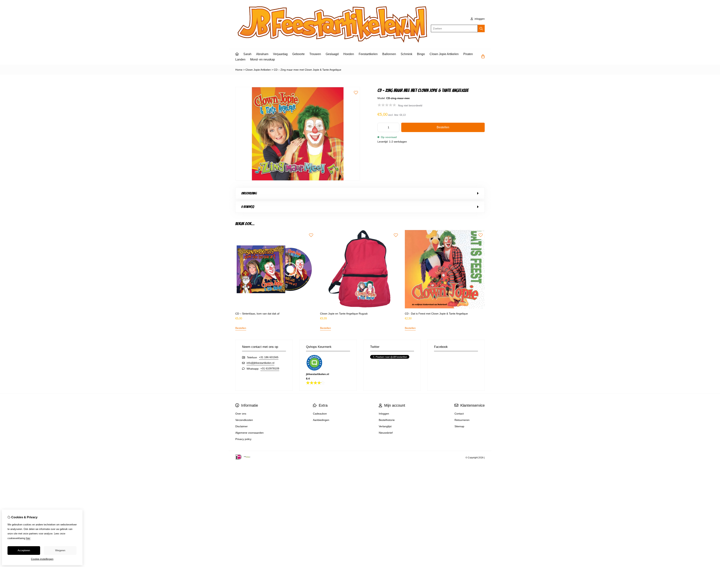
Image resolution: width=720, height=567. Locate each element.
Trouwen (315, 54)
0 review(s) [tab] (247, 206)
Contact (459, 413)
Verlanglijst (385, 426)
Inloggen (384, 413)
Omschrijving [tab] (249, 193)
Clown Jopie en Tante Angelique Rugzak (344, 313)
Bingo (421, 54)
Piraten (468, 54)
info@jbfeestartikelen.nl (260, 362)
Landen (240, 59)
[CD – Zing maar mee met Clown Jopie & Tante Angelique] (297, 179)
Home (238, 69)
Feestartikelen (368, 54)
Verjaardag (280, 54)
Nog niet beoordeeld (410, 105)
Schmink (406, 54)
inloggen (479, 18)
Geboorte (298, 54)
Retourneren (462, 419)
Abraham (262, 54)
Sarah (247, 54)
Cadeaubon (320, 413)
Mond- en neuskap (262, 59)
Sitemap (459, 426)
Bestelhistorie (387, 419)
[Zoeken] (481, 28)
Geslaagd (332, 54)
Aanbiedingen (321, 419)
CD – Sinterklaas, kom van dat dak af (257, 313)
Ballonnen (389, 54)
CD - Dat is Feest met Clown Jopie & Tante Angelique (436, 313)
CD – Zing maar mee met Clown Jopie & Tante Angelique (307, 69)
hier (28, 538)
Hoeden (348, 54)
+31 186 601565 (268, 357)
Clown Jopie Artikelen (444, 54)
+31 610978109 (269, 368)
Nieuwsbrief (386, 432)
